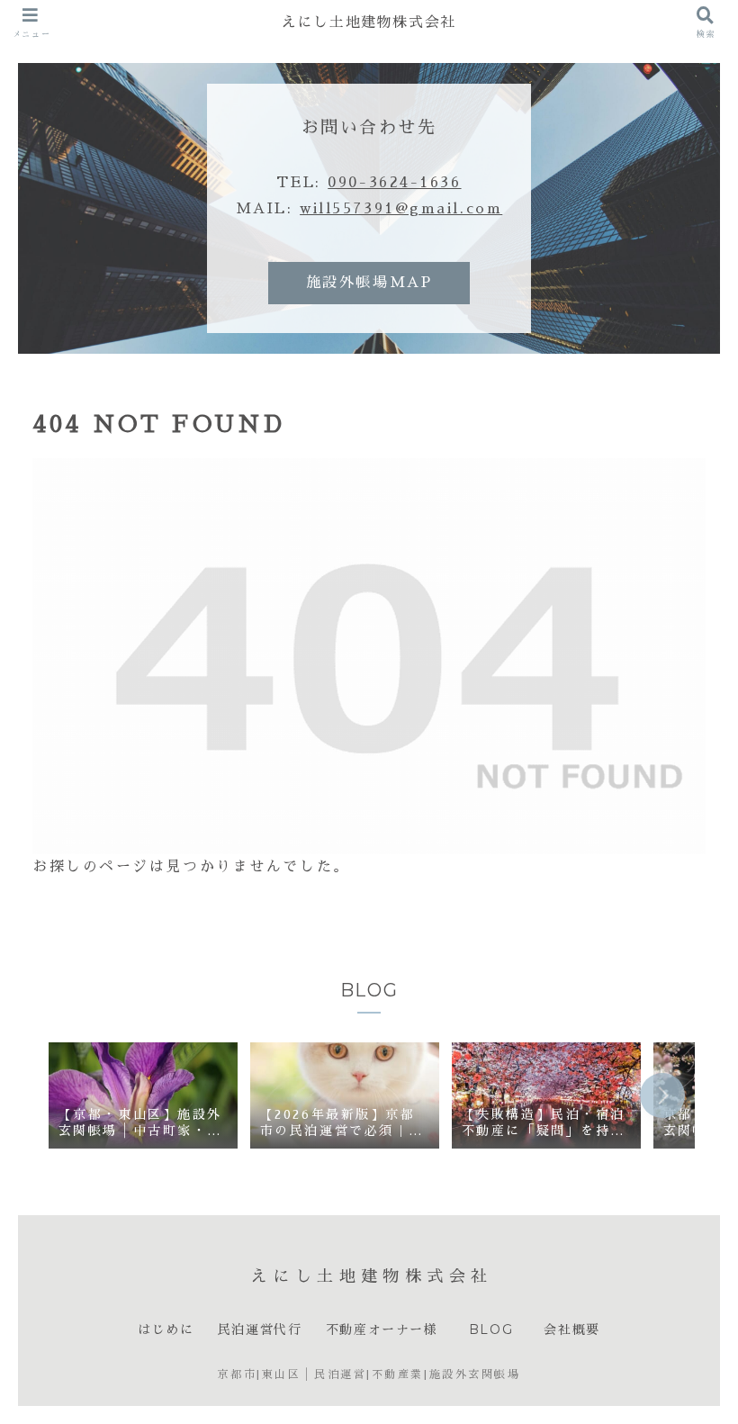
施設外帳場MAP (369, 282)
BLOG (494, 1329)
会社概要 (571, 1329)
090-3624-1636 (394, 183)
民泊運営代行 (260, 1329)
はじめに (166, 1329)
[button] (662, 1095)
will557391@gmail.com (401, 209)
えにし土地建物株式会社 (369, 22)
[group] (143, 1097)
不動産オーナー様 (382, 1329)
